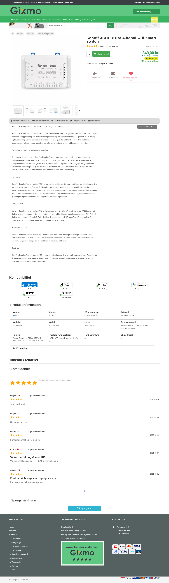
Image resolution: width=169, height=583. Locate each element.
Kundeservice (16, 539)
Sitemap (14, 566)
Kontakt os (13, 535)
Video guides (16, 562)
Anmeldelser (95, 121)
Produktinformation (41, 121)
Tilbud (11, 527)
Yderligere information (20, 121)
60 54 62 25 (18, 2)
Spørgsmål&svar (78, 121)
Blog (13, 570)
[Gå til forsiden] (13, 34)
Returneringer (16, 550)
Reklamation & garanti (19, 546)
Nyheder (12, 531)
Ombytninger (16, 543)
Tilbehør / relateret (60, 121)
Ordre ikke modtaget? (19, 554)
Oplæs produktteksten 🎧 (147, 127)
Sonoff (15, 315)
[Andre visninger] (11, 111)
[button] (80, 20)
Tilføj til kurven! (102, 54)
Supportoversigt (17, 558)
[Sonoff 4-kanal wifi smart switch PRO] (18, 115)
